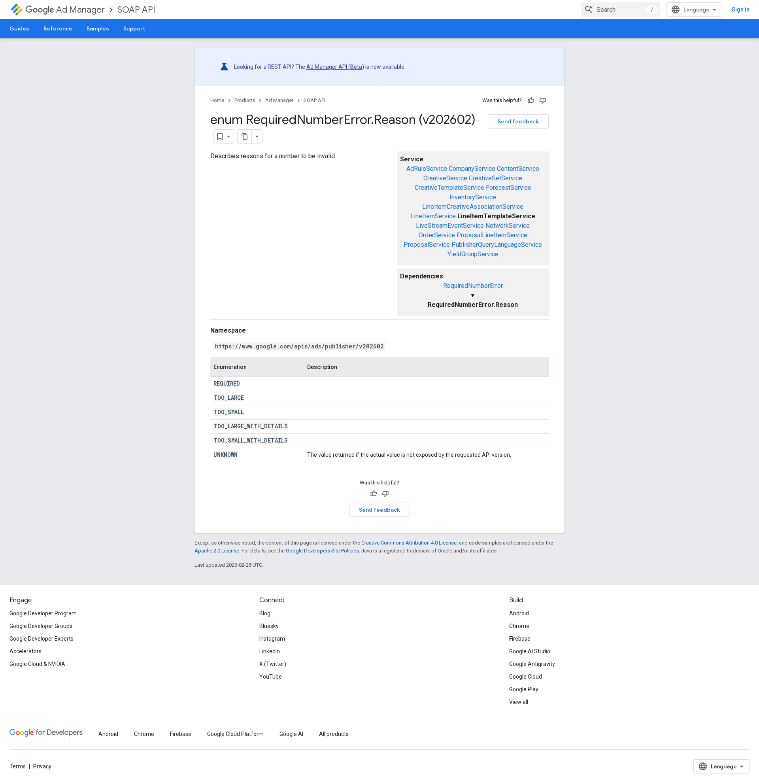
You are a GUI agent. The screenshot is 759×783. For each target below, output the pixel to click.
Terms (17, 766)
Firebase (520, 638)
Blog (264, 613)
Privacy (42, 766)
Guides (19, 28)
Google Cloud (525, 676)
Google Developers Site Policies (322, 551)
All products (334, 734)
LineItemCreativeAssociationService (472, 206)
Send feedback (518, 121)
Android (519, 613)
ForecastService (508, 187)
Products (244, 100)
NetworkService (507, 225)
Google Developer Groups (40, 626)
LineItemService (433, 216)
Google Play (523, 689)
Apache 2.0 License (216, 551)
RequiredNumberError (473, 285)
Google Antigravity (532, 664)
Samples (98, 28)
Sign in (741, 9)
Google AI (291, 734)
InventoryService (472, 197)
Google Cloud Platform (235, 734)
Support (134, 28)
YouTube (270, 676)
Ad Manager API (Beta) (335, 67)
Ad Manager (80, 9)
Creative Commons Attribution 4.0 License (409, 543)
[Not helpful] (543, 100)
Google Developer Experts (41, 638)
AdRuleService (426, 168)
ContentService (518, 168)
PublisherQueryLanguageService (496, 244)
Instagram (272, 638)
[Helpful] (531, 100)
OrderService (437, 235)
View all (518, 702)
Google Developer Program (43, 613)
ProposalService (427, 244)
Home (217, 100)
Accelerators (25, 651)
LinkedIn (269, 651)
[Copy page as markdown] (245, 136)
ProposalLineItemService (492, 235)
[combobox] (620, 9)
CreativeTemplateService (449, 187)
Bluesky (269, 626)
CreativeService (445, 178)
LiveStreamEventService (450, 225)
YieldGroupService (472, 254)
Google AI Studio (529, 651)
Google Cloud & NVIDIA (37, 664)
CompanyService (472, 168)
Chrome (519, 626)
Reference (57, 28)
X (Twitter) (272, 664)
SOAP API (136, 9)
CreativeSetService (495, 178)
